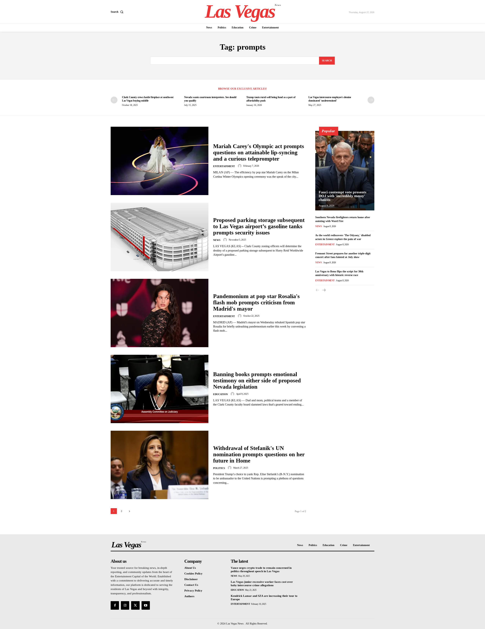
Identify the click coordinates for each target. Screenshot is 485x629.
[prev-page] (114, 100)
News (216, 240)
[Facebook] (115, 605)
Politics (219, 468)
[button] (118, 12)
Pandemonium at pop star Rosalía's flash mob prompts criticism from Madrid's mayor (256, 302)
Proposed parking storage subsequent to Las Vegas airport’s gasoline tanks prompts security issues (259, 226)
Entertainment (224, 166)
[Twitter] (135, 605)
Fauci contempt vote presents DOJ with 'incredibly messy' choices (342, 196)
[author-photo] (240, 166)
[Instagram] (125, 605)
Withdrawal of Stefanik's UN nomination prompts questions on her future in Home (259, 454)
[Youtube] (146, 605)
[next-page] (371, 100)
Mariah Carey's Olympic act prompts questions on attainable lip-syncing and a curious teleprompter (258, 152)
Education (220, 394)
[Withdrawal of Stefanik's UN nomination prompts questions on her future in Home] (159, 465)
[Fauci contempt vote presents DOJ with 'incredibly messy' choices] (344, 170)
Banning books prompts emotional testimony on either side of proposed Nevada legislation (257, 380)
